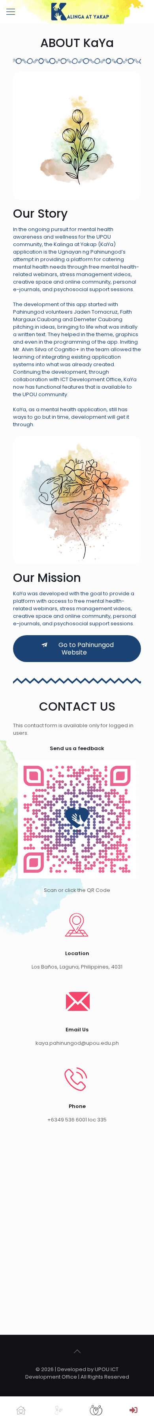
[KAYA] (80, 12)
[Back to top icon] (77, 1351)
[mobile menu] (10, 12)
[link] (77, 819)
